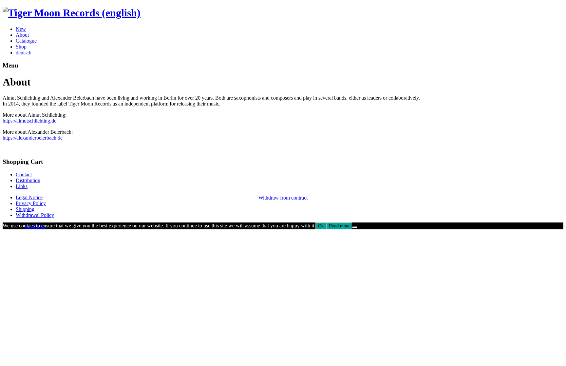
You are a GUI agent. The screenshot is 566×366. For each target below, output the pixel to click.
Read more (339, 225)
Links (22, 186)
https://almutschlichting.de (29, 121)
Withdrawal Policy (35, 215)
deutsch (23, 52)
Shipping (25, 209)
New (21, 29)
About (22, 35)
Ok (321, 225)
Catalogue (26, 41)
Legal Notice (29, 197)
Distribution (28, 180)
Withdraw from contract (283, 198)
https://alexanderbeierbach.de (33, 138)
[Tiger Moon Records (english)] (72, 13)
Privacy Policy (31, 203)
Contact (24, 174)
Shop (21, 46)
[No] (354, 227)
